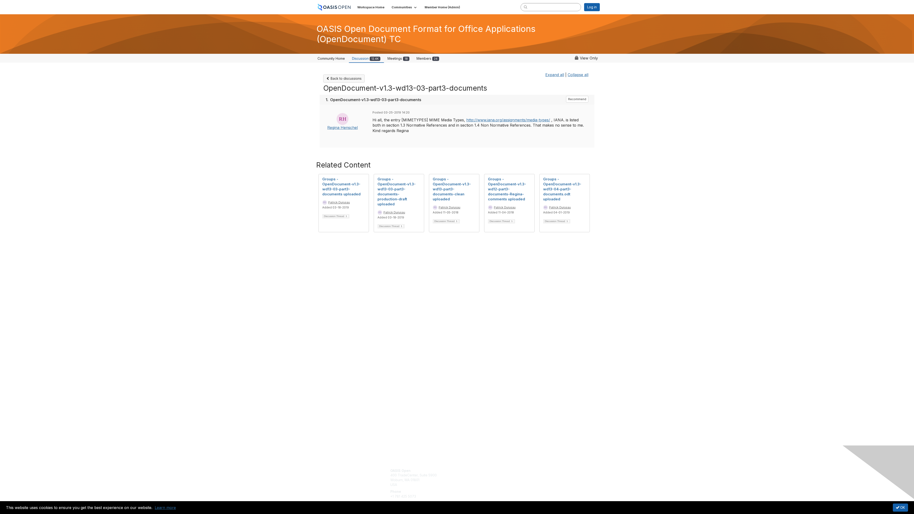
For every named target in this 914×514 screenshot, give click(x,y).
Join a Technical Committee (480, 485)
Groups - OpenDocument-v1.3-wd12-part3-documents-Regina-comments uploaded (507, 189)
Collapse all (578, 74)
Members (427, 58)
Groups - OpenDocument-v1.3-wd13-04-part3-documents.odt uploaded (562, 189)
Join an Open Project (475, 477)
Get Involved (469, 471)
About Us (535, 471)
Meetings (397, 58)
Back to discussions (346, 78)
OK (902, 507)
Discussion (365, 58)
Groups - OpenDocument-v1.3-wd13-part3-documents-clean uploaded (452, 189)
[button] (404, 7)
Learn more (165, 507)
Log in (592, 7)
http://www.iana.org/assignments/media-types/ (508, 120)
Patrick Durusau (339, 202)
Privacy (533, 475)
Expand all (554, 74)
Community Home (331, 58)
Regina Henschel (342, 127)
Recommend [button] (577, 99)
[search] (526, 7)
